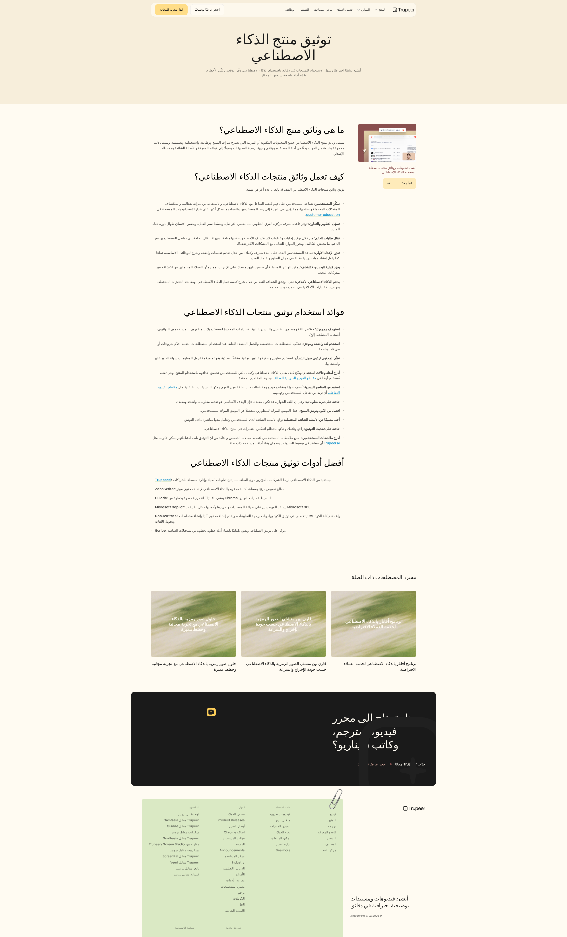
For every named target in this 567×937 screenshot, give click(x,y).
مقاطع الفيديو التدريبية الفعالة (295, 378)
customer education (323, 215)
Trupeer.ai (332, 443)
